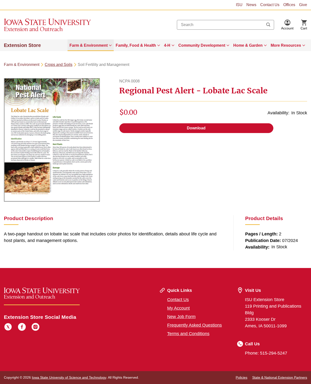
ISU (239, 5)
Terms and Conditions (188, 333)
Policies (241, 377)
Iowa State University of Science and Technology (69, 377)
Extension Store (22, 45)
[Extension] (47, 24)
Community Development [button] (201, 45)
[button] (287, 24)
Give (303, 5)
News (251, 5)
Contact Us (269, 5)
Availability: (278, 112)
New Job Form (181, 316)
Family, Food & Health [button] (136, 45)
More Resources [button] (286, 45)
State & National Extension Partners (279, 377)
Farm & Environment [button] (88, 45)
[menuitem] (91, 45)
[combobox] (225, 25)
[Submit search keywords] (268, 25)
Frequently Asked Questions (194, 325)
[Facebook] (22, 327)
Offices (289, 5)
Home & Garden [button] (248, 45)
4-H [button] (167, 45)
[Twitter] (8, 327)
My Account (178, 308)
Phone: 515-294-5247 (266, 353)
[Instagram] (35, 327)
